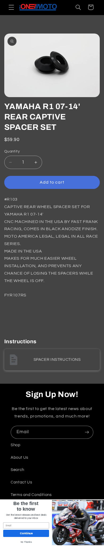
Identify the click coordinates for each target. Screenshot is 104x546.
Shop (16, 445)
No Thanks (26, 542)
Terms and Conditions (31, 495)
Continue (26, 533)
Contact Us (21, 482)
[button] (11, 7)
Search (17, 470)
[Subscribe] (87, 432)
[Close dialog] (101, 501)
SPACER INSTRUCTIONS (57, 360)
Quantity (12, 151)
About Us (19, 458)
